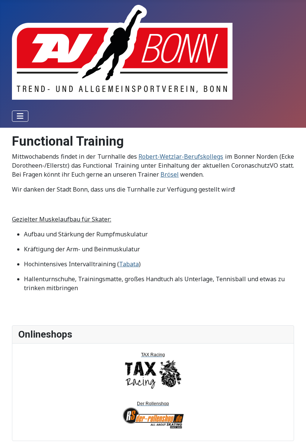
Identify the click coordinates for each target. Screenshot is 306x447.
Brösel (169, 174)
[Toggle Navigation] (20, 116)
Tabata (129, 264)
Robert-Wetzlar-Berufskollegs (180, 156)
